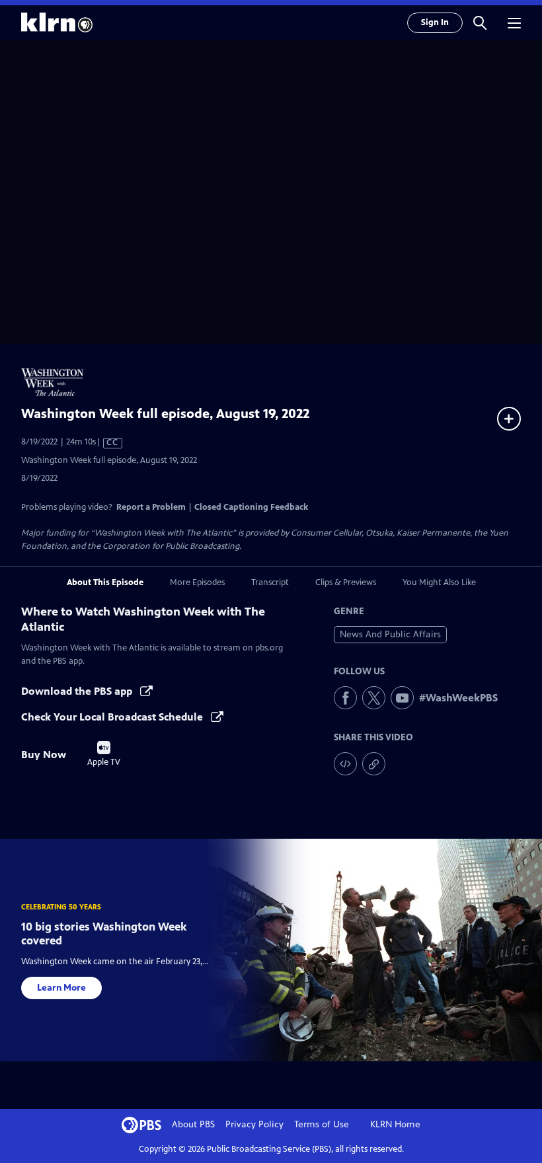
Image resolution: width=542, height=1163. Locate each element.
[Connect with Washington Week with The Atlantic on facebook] (345, 697)
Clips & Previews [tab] (345, 582)
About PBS (193, 1124)
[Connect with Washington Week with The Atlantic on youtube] (402, 697)
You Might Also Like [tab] (439, 582)
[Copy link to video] (373, 763)
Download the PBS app (78, 691)
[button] (480, 22)
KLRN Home (395, 1124)
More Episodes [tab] (197, 582)
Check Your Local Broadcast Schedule (113, 717)
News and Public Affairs (390, 634)
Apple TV (103, 754)
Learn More (61, 987)
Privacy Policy (254, 1124)
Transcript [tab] (270, 582)
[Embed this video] (345, 763)
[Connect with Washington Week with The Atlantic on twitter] (373, 697)
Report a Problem (151, 507)
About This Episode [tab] (105, 582)
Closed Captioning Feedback (251, 507)
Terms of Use (321, 1124)
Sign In (435, 22)
